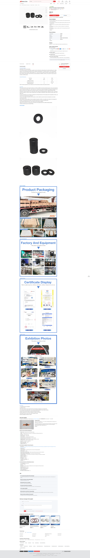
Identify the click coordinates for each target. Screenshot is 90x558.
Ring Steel (21, 546)
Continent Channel (53, 553)
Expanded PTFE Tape (46, 446)
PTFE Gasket (31, 446)
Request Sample (61, 17)
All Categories (22, 3)
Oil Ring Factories (26, 546)
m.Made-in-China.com (47, 554)
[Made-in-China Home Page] (23, 1)
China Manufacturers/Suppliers (39, 553)
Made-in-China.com (42, 554)
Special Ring (30, 546)
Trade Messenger (31, 551)
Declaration (52, 555)
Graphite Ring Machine (60, 546)
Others (45, 536)
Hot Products (30, 553)
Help (57, 3)
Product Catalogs (30, 532)
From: (23, 501)
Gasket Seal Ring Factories (40, 546)
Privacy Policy (55, 555)
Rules (69, 3)
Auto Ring (34, 546)
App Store (21, 551)
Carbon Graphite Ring (67, 546)
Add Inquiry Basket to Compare (34, 29)
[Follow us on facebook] (64, 551)
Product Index (57, 553)
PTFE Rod (35, 446)
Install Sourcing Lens (37, 551)
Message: (22, 505)
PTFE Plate (29, 446)
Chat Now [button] (65, 15)
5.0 (62, 64)
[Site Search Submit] (54, 1)
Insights (60, 553)
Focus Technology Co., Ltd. (40, 555)
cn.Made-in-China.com (52, 554)
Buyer (54, 3)
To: (23, 503)
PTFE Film (37, 446)
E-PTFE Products (34, 533)
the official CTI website (36, 418)
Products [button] (31, 1)
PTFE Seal (24, 447)
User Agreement (48, 555)
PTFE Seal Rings (51, 446)
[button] (52, 1)
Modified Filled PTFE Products (48, 533)
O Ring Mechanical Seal (54, 546)
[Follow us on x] (65, 551)
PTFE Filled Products (41, 446)
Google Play (25, 551)
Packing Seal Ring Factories (47, 546)
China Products (34, 553)
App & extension (61, 3)
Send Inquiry (54, 15)
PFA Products (33, 536)
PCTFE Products (59, 533)
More (20, 549)
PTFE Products (21, 533)
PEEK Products (21, 536)
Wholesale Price (49, 553)
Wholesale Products (45, 553)
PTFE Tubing (25, 446)
